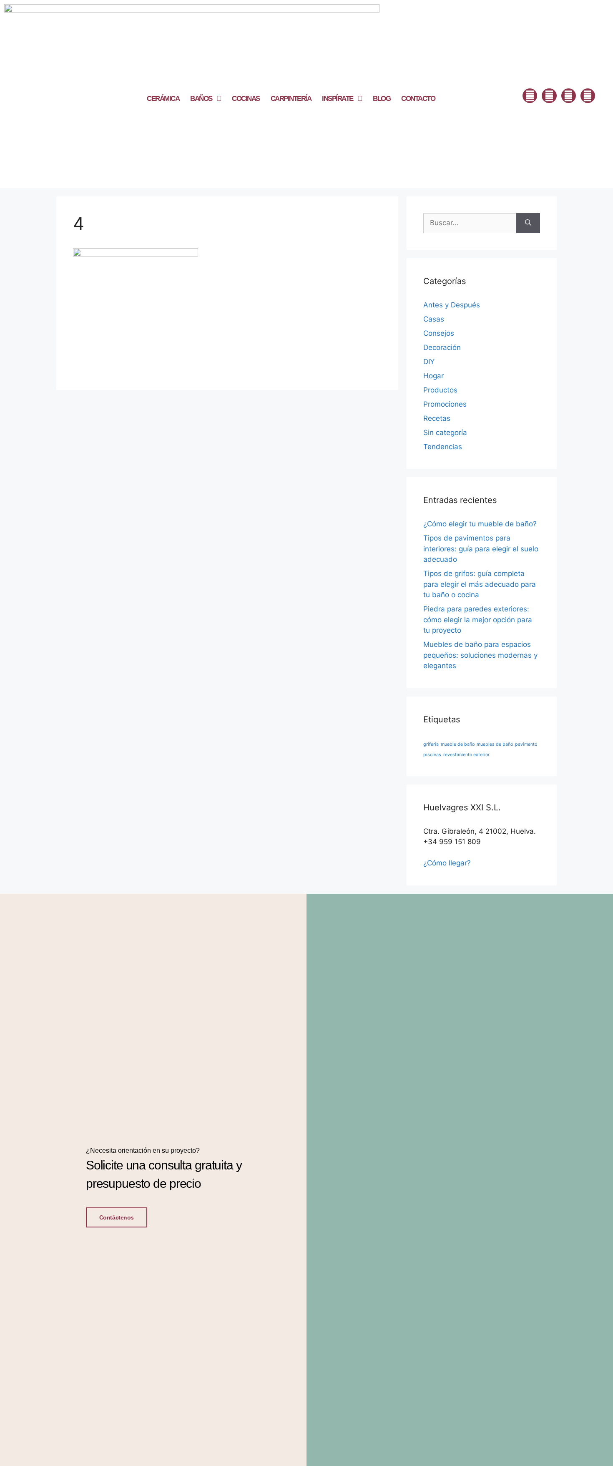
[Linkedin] (568, 95)
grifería (431, 744)
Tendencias (442, 447)
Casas (433, 319)
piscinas (432, 754)
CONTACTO (418, 99)
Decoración (442, 347)
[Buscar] (528, 223)
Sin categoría (445, 432)
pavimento (526, 744)
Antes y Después (451, 305)
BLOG (381, 99)
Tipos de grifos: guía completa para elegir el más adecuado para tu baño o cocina (479, 584)
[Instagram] (549, 95)
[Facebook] (530, 95)
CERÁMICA (163, 99)
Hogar (433, 376)
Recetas (436, 418)
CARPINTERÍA (291, 99)
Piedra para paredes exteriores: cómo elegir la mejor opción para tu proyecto (477, 619)
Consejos (438, 333)
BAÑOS (201, 99)
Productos (440, 390)
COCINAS (246, 99)
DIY (429, 361)
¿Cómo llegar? (447, 863)
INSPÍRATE (337, 99)
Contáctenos (116, 1217)
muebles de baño (495, 744)
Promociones (445, 404)
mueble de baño (458, 744)
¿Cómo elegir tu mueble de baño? (480, 524)
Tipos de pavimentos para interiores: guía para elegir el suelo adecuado (480, 548)
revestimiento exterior (466, 754)
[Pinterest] (587, 95)
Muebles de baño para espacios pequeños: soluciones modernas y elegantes (480, 655)
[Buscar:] (469, 223)
